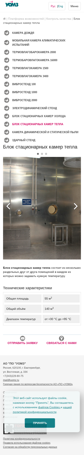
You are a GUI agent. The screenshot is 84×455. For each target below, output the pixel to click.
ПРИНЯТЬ (40, 423)
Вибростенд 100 (24, 84)
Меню (74, 6)
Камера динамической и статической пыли (45, 132)
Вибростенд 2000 (24, 100)
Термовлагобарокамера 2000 (34, 52)
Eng (60, 6)
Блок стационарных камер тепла (37, 124)
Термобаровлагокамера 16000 (34, 60)
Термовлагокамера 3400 (30, 76)
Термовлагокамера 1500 (30, 68)
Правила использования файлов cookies (26, 442)
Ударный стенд (23, 140)
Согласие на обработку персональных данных (30, 447)
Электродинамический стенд (34, 108)
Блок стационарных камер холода (39, 116)
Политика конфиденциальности (21, 438)
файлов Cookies (49, 407)
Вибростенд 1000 (24, 92)
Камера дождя (23, 32)
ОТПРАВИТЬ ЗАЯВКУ (23, 343)
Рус (53, 6)
